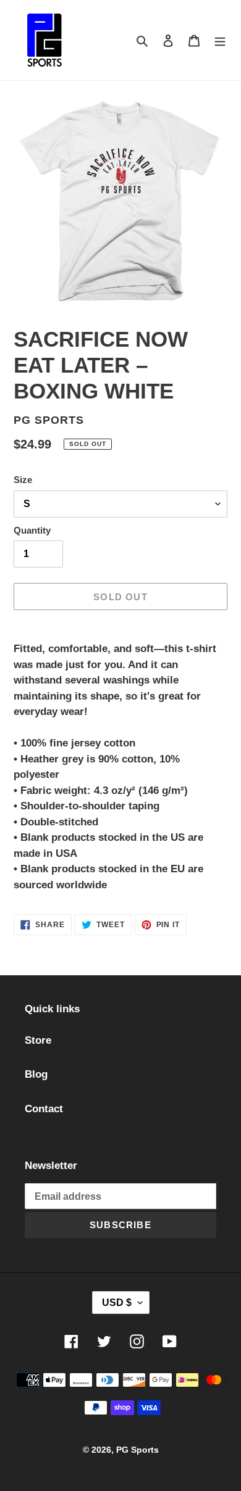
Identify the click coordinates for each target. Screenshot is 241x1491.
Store (38, 1040)
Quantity (32, 530)
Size (23, 479)
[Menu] (220, 40)
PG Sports (137, 1450)
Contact (44, 1109)
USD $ (117, 1302)
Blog (36, 1074)
